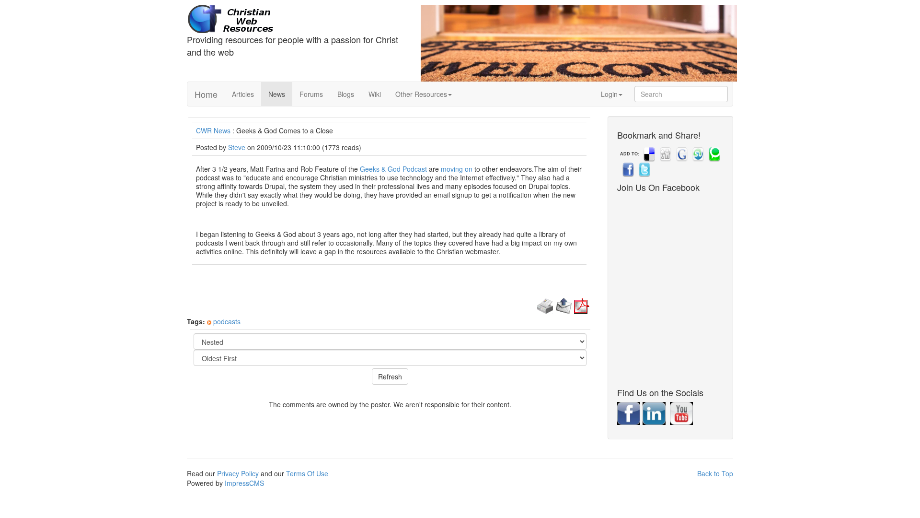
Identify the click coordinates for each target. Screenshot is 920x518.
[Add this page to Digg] (664, 154)
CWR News (213, 130)
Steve (236, 147)
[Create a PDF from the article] (581, 304)
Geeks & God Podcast (393, 169)
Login (609, 94)
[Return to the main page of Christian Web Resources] (296, 19)
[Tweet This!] (643, 169)
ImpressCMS (244, 483)
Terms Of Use (307, 473)
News (276, 94)
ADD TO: (629, 154)
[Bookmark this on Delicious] (648, 154)
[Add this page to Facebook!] (627, 169)
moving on (456, 169)
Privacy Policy (238, 473)
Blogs (345, 94)
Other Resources (421, 94)
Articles (243, 94)
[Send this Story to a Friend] (563, 304)
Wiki (374, 94)
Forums (311, 94)
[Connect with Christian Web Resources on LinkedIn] (655, 412)
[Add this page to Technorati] (713, 154)
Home (206, 94)
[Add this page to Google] (681, 154)
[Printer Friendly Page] (544, 304)
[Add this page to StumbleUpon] (697, 154)
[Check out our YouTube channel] (682, 412)
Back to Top (715, 473)
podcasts (227, 321)
